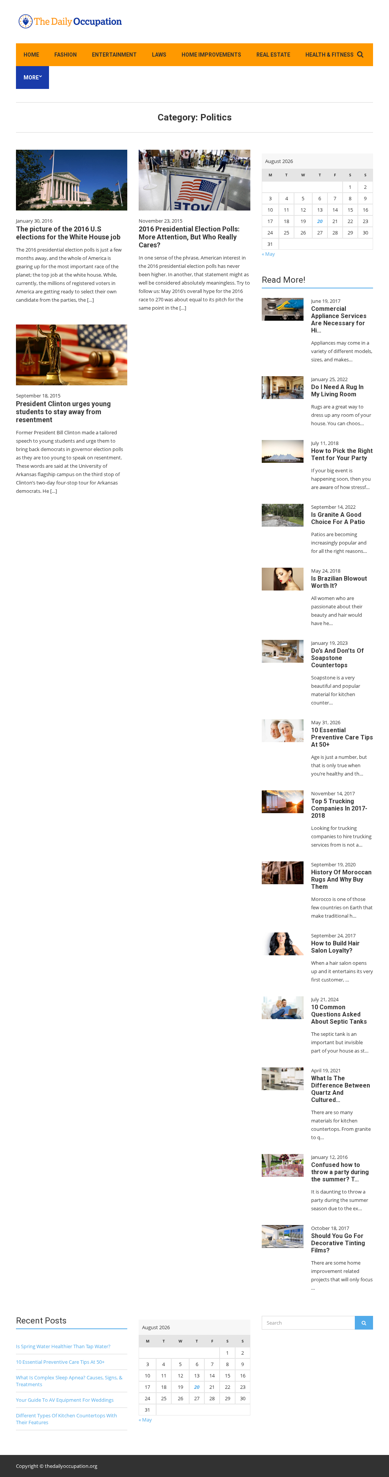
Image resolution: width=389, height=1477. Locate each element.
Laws (159, 55)
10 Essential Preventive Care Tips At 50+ (342, 737)
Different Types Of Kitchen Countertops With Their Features (66, 1419)
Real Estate (273, 55)
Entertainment (114, 55)
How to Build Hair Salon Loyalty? (335, 947)
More (31, 77)
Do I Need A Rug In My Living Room (337, 390)
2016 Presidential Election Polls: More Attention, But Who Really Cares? (189, 237)
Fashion (65, 55)
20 (320, 221)
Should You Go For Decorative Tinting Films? (338, 1243)
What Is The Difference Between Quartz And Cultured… (340, 1089)
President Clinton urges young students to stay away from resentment (63, 412)
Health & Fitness (329, 55)
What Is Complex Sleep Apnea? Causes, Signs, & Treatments (69, 1381)
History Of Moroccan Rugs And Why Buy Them (341, 879)
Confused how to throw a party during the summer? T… (340, 1172)
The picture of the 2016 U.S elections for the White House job (68, 233)
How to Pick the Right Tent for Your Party (342, 454)
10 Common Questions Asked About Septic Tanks (339, 1014)
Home (31, 55)
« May (268, 253)
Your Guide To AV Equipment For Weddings (65, 1399)
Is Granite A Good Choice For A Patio (338, 518)
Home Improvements (211, 55)
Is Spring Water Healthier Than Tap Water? (63, 1346)
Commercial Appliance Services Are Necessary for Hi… (339, 319)
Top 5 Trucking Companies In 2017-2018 (339, 808)
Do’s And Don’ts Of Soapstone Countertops (337, 658)
